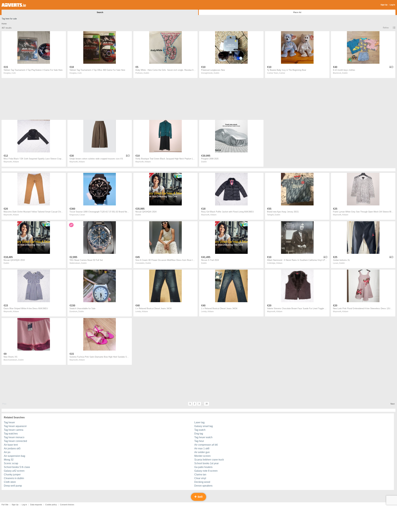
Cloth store (10, 482)
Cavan (82, 215)
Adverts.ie (14, 5)
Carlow (282, 73)
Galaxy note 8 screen (206, 470)
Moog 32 (8, 459)
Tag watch (199, 430)
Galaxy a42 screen (14, 470)
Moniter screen (202, 456)
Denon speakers (203, 485)
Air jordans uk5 (12, 448)
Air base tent (11, 444)
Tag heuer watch (203, 437)
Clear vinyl (200, 478)
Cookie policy (51, 505)
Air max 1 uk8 (201, 448)
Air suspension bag (14, 456)
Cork (14, 73)
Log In (392, 5)
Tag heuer (9, 422)
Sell (200, 496)
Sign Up (384, 5)
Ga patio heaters (203, 467)
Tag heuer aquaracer (15, 426)
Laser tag (199, 422)
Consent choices (67, 505)
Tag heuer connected (15, 441)
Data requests (36, 505)
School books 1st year (206, 463)
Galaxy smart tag (203, 426)
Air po (7, 452)
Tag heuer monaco (14, 437)
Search (100, 12)
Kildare (16, 162)
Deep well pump (13, 485)
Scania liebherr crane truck (209, 459)
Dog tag (198, 433)
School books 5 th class (17, 467)
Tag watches (11, 433)
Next (392, 404)
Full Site (5, 505)
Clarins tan (200, 474)
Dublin (146, 73)
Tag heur (199, 441)
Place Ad (297, 12)
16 (206, 403)
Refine (386, 28)
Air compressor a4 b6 (206, 444)
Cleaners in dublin (14, 478)
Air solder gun (202, 452)
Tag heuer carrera (13, 430)
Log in (24, 505)
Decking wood (202, 482)
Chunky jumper (12, 474)
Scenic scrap (11, 463)
